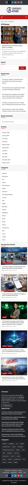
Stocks (3, 221)
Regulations (5, 212)
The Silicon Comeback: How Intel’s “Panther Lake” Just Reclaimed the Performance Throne (13, 103)
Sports (3, 218)
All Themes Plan (7, 405)
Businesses (5, 176)
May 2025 (4, 141)
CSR (3, 179)
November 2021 (6, 159)
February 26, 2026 (11, 270)
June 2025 (4, 138)
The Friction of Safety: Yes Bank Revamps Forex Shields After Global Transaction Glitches (12, 81)
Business (4, 173)
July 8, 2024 (9, 49)
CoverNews (22, 480)
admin (4, 49)
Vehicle (4, 236)
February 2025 (6, 144)
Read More (4, 57)
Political (4, 209)
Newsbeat (4, 206)
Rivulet (4, 215)
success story (5, 227)
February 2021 (6, 162)
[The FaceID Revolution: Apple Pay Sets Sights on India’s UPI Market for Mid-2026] (14, 283)
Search (3, 62)
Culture (4, 182)
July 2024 (4, 150)
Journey (4, 197)
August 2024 (5, 147)
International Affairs (7, 194)
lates (3, 200)
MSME (3, 203)
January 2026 (5, 135)
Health (4, 188)
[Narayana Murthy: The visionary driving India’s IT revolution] (14, 35)
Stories (4, 224)
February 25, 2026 (11, 353)
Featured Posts (6, 41)
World (3, 239)
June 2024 (4, 153)
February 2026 (6, 132)
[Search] (26, 17)
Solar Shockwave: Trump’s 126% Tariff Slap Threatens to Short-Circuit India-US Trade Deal (14, 110)
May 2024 (4, 156)
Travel (3, 233)
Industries (4, 191)
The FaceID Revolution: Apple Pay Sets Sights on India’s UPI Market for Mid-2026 (13, 88)
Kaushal (4, 270)
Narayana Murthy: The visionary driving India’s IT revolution (12, 46)
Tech (3, 230)
